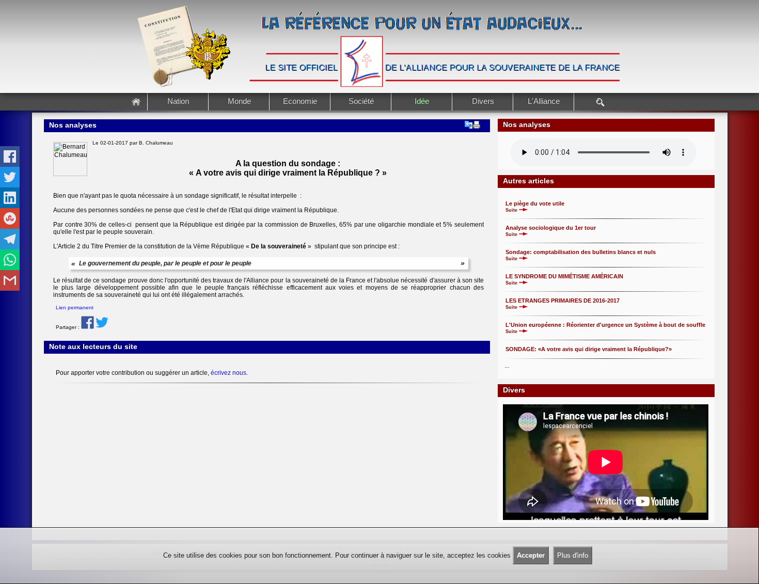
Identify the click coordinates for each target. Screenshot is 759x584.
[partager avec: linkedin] (10, 197)
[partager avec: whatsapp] (10, 259)
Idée (422, 101)
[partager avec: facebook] (10, 156)
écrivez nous (228, 372)
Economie (300, 101)
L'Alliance (544, 101)
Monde (239, 101)
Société (361, 101)
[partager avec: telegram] (10, 239)
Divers (483, 101)
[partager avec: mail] (10, 280)
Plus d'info (572, 555)
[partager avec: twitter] (10, 177)
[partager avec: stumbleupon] (10, 218)
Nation (178, 101)
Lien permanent (74, 307)
